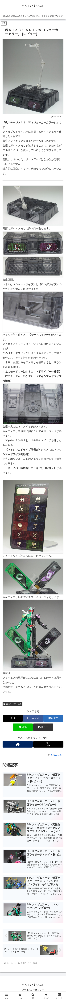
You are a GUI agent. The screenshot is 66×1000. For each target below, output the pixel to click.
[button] (43, 727)
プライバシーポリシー (33, 989)
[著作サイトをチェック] (18, 744)
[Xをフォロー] (48, 744)
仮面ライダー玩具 (13, 704)
